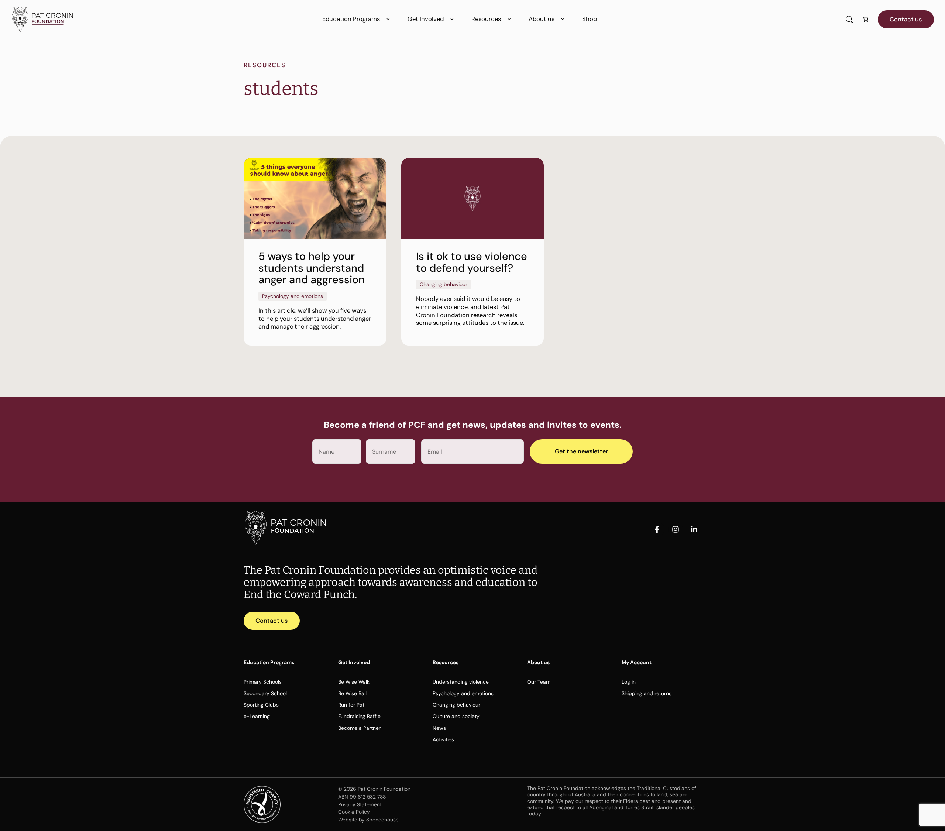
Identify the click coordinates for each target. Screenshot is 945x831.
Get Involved (426, 19)
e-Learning (257, 716)
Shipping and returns (646, 693)
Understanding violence (461, 682)
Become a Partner (359, 728)
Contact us (906, 19)
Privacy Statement (360, 804)
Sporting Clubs (261, 704)
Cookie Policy (354, 811)
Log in (629, 682)
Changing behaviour (456, 704)
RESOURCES (265, 65)
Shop (589, 19)
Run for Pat (351, 704)
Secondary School (265, 693)
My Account (637, 662)
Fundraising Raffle (359, 716)
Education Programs (351, 19)
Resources (486, 19)
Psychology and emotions (463, 693)
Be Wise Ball (352, 693)
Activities (443, 739)
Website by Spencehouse (368, 819)
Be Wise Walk (354, 682)
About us (541, 19)
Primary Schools (263, 682)
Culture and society (456, 716)
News (439, 728)
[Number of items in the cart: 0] (866, 20)
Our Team (538, 682)
